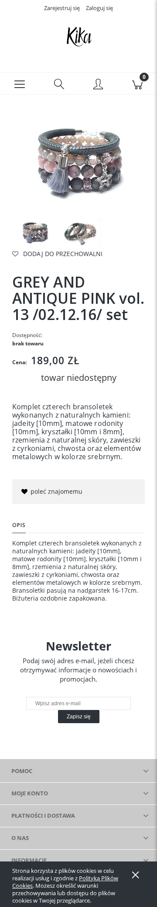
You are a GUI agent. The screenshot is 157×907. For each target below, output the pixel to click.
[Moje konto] (98, 85)
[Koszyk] (137, 84)
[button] (19, 84)
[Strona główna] (78, 36)
